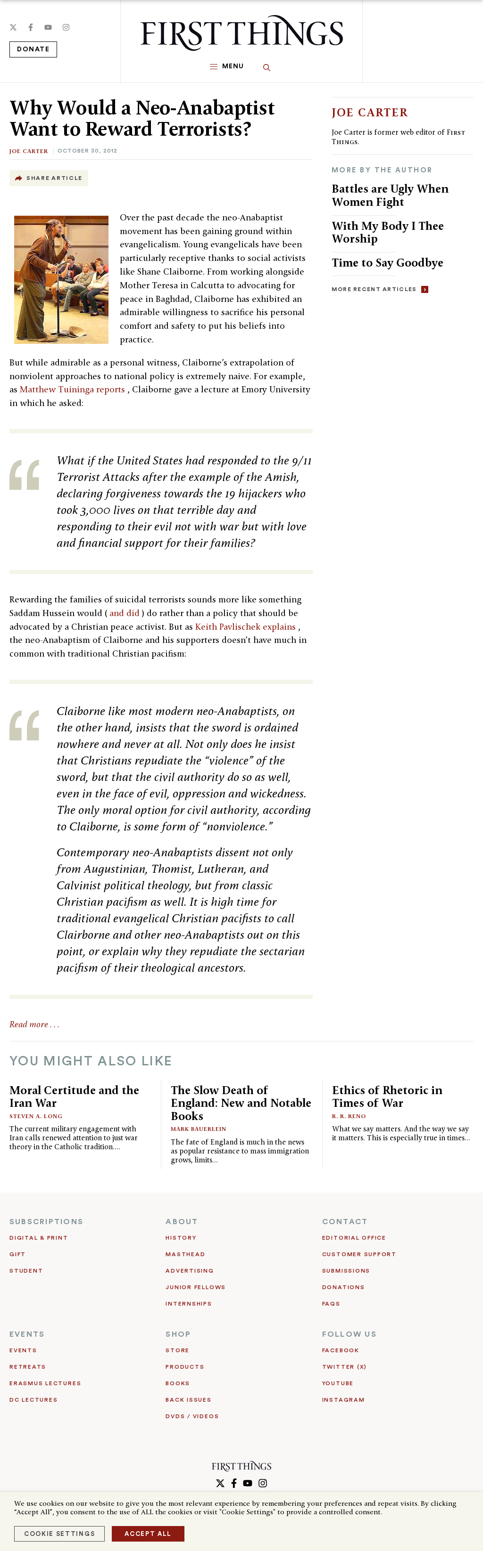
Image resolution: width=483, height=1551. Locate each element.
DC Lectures (33, 1400)
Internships (189, 1304)
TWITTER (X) (344, 1367)
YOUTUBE (338, 1383)
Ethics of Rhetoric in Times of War (387, 1097)
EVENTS (27, 1334)
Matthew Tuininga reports (73, 389)
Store (178, 1350)
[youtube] (48, 27)
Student (26, 1271)
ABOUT (182, 1222)
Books (178, 1383)
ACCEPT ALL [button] (148, 1534)
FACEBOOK (340, 1350)
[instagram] (66, 27)
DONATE (33, 49)
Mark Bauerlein (198, 1128)
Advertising (190, 1271)
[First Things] (242, 33)
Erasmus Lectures (45, 1383)
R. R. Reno (349, 1116)
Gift (17, 1254)
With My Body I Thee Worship (388, 232)
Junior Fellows (196, 1287)
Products (185, 1367)
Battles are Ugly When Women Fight (390, 195)
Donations (343, 1287)
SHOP (178, 1334)
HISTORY (181, 1238)
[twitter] (13, 27)
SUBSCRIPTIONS (46, 1222)
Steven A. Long (36, 1116)
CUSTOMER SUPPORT (359, 1254)
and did (125, 613)
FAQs (331, 1304)
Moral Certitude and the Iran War (74, 1097)
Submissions (346, 1271)
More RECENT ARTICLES (374, 289)
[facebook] (30, 27)
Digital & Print (38, 1238)
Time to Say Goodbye (387, 262)
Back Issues (188, 1400)
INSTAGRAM (343, 1400)
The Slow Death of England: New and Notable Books (241, 1103)
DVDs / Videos (192, 1416)
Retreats (27, 1367)
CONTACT (345, 1222)
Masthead (185, 1254)
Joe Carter (28, 150)
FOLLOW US (349, 1334)
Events (23, 1350)
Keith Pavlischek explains (246, 626)
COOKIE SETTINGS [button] (59, 1534)
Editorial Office (354, 1238)
